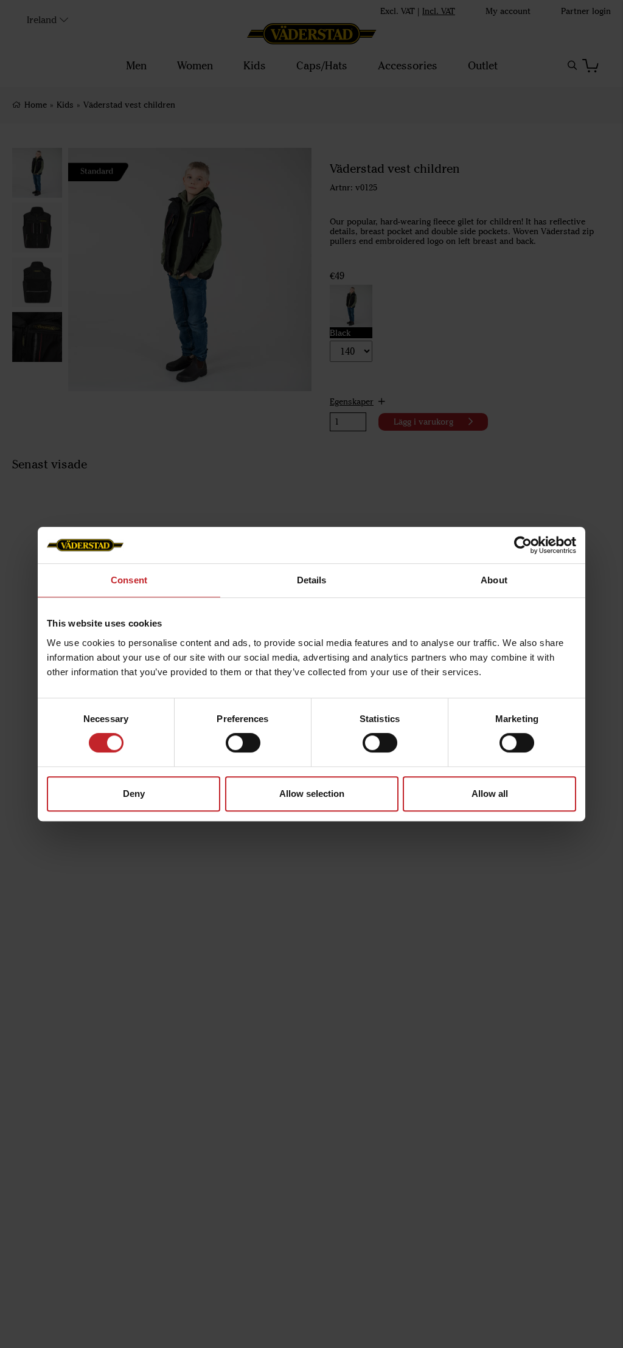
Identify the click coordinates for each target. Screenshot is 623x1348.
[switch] (243, 742)
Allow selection (311, 793)
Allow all (490, 793)
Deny (134, 793)
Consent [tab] (129, 580)
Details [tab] (312, 580)
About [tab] (494, 580)
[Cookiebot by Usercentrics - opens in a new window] (523, 545)
